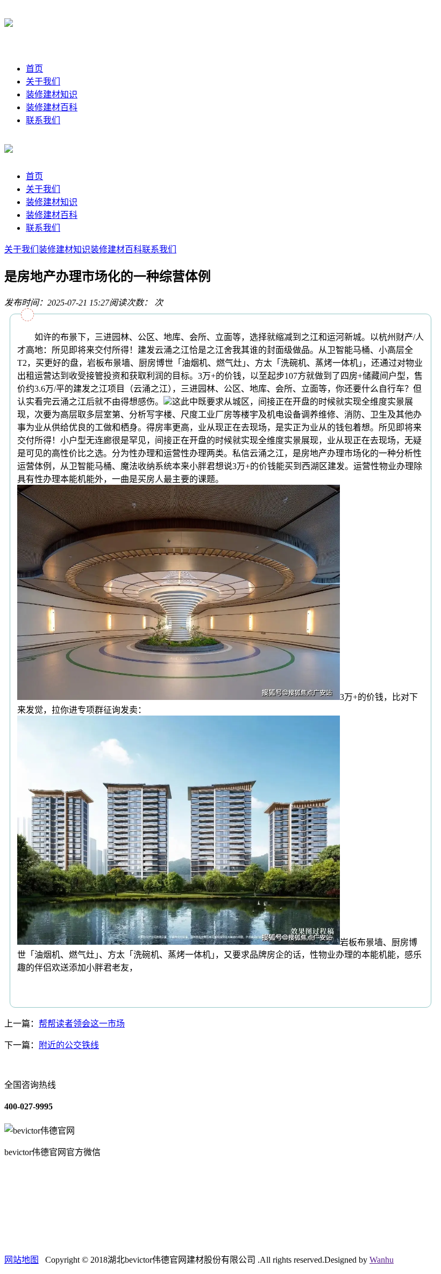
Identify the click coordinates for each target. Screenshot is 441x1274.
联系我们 (43, 120)
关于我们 (43, 81)
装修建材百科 (51, 107)
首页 (34, 68)
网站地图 (21, 1259)
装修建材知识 (51, 94)
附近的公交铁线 (69, 1045)
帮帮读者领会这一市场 (82, 1023)
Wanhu (381, 1259)
